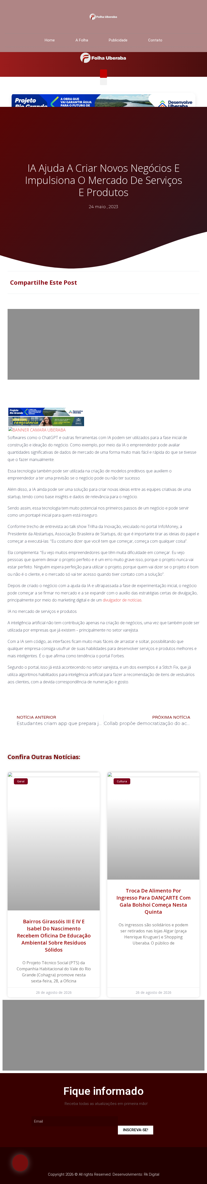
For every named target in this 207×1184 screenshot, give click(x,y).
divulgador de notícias (122, 600)
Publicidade (118, 40)
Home (50, 40)
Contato (155, 40)
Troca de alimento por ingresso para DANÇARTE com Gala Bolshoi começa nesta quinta (153, 901)
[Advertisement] (103, 344)
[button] (103, 73)
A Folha (81, 40)
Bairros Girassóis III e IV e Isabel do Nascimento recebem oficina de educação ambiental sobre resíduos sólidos (54, 935)
